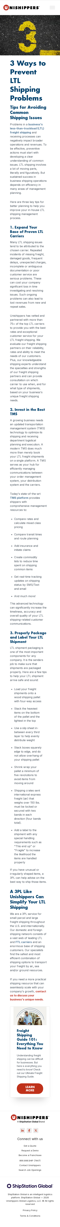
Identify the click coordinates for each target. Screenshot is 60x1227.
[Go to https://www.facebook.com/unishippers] (29, 1130)
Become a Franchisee (30, 1155)
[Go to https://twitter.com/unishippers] (35, 1130)
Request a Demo (30, 1150)
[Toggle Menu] (52, 7)
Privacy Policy (30, 1210)
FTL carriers (24, 942)
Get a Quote (30, 1146)
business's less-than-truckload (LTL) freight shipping (27, 128)
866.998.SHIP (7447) (30, 1161)
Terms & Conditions (30, 1216)
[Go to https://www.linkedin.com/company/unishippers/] (22, 1130)
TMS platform (19, 497)
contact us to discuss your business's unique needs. (28, 995)
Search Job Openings (30, 1170)
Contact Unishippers (30, 1165)
